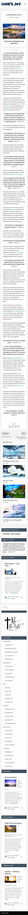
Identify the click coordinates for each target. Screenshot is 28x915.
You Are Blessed (9, 666)
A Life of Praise (9, 730)
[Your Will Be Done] (14, 491)
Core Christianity (9, 655)
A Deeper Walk (8, 645)
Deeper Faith (8, 691)
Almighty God (8, 752)
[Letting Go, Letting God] (14, 511)
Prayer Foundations (10, 744)
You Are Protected (9, 677)
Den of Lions (8, 481)
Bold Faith (12, 17)
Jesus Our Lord (8, 766)
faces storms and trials (17, 358)
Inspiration (5, 705)
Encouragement (7, 662)
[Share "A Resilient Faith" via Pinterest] (15, 426)
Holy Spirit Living (9, 716)
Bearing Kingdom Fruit (10, 648)
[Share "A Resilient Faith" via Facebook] (9, 426)
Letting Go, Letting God (12, 520)
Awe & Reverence (9, 755)
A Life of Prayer (9, 734)
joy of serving (14, 209)
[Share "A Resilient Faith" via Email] (18, 426)
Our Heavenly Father (10, 723)
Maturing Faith (9, 698)
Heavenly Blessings (9, 762)
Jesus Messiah (8, 741)
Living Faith (8, 695)
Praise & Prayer (6, 727)
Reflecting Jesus (9, 659)
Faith (17, 17)
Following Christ (9, 712)
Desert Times (8, 759)
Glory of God (8, 737)
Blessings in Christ (9, 709)
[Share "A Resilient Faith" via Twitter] (12, 426)
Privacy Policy (5, 913)
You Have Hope (8, 680)
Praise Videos (6, 748)
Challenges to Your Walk (11, 652)
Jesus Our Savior (9, 720)
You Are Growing (9, 670)
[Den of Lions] (14, 472)
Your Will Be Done (10, 500)
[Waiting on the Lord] (14, 452)
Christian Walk (6, 641)
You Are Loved (8, 673)
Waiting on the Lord (11, 461)
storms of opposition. (17, 174)
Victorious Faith (9, 702)
